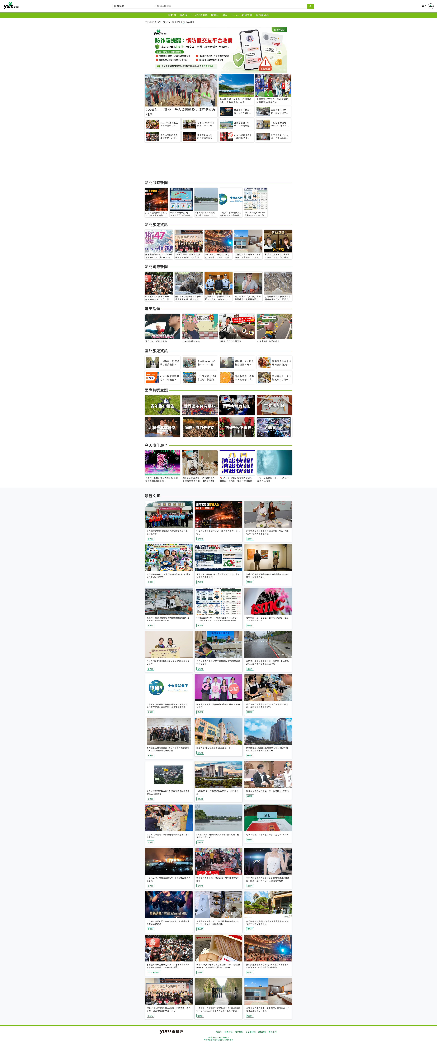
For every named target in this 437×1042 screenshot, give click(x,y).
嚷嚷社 (215, 15)
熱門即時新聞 (156, 182)
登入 (424, 6)
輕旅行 (183, 15)
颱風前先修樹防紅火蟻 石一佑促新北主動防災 (267, 791)
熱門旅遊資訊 (156, 224)
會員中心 (229, 1032)
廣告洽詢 (273, 1032)
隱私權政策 (251, 1032)
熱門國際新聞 (156, 266)
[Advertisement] (213, 162)
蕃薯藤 (10, 5)
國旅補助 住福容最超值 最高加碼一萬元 (214, 748)
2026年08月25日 (153, 22)
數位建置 (262, 1032)
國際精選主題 (156, 390)
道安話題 (152, 308)
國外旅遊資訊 (156, 350)
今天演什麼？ (156, 445)
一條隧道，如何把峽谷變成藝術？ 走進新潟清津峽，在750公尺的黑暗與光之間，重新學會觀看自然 (218, 1011)
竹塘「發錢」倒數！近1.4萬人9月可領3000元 (267, 834)
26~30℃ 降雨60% (183, 22)
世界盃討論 (262, 15)
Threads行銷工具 (241, 15)
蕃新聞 (172, 15)
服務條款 (239, 1032)
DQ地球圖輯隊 (199, 15)
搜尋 (225, 15)
